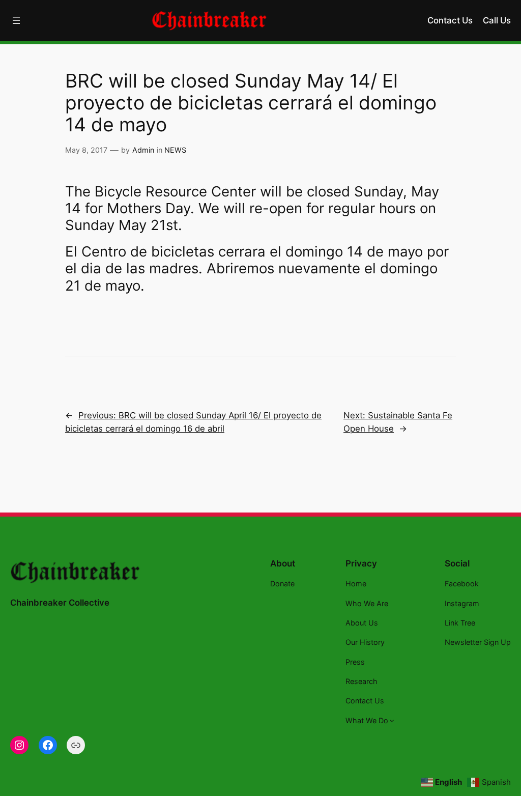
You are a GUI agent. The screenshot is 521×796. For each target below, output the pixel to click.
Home (355, 583)
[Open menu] (16, 20)
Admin (143, 150)
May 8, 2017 (86, 150)
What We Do (366, 720)
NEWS (175, 150)
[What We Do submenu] (392, 720)
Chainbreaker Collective (59, 603)
